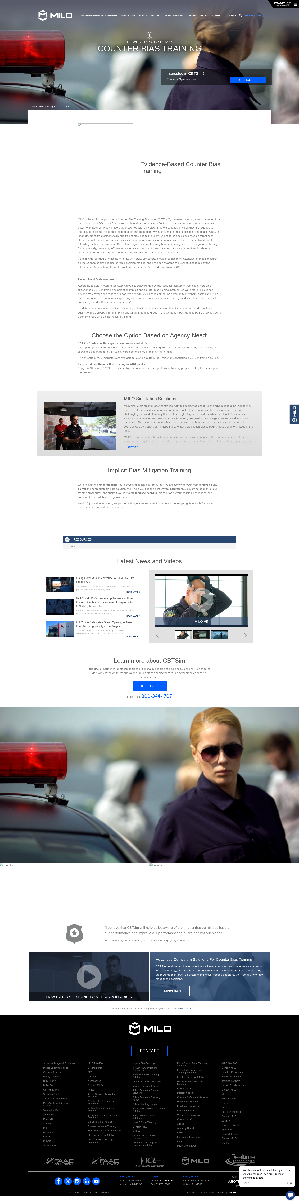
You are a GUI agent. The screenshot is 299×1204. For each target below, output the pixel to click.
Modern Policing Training (146, 1085)
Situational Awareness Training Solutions (149, 1109)
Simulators (128, 15)
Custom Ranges (52, 1071)
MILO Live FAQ (230, 1062)
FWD (233, 1192)
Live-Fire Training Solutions (191, 1076)
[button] (157, 634)
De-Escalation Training (75, 911)
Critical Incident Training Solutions (101, 1109)
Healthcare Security (187, 1101)
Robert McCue (184, 1008)
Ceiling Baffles (51, 1089)
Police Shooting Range (145, 1103)
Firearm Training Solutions (102, 1134)
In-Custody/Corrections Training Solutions (189, 1071)
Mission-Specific (174, 15)
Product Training (230, 1133)
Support (216, 15)
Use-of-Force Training (144, 1122)
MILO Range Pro (224, 903)
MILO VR (48, 1118)
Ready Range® (51, 1076)
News (225, 1102)
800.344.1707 (166, 1180)
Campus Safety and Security (192, 1096)
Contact (231, 15)
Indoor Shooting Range (55, 1067)
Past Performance (231, 1111)
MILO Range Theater (224, 887)
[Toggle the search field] (240, 16)
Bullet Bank (49, 1080)
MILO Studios (229, 1098)
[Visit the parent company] (237, 1181)
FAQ (179, 1141)
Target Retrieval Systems (56, 1098)
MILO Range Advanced (224, 895)
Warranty (227, 1129)
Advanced (48, 1131)
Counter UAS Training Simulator (144, 1136)
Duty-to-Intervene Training (102, 1125)
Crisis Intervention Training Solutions (102, 1116)
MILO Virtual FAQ (186, 1145)
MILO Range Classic (224, 911)
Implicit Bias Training (144, 1062)
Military (156, 15)
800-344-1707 (156, 696)
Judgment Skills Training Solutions (146, 1075)
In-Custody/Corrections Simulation (145, 1068)
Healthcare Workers (188, 1105)
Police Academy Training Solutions (146, 1091)
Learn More (172, 991)
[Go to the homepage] (282, 4)
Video (225, 1107)
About (192, 15)
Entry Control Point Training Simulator (192, 1064)
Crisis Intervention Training (75, 887)
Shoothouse (49, 1144)
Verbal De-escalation (188, 1114)
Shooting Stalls (51, 1093)
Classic (47, 1136)
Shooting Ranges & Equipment (98, 15)
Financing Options (231, 1076)
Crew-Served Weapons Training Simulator (145, 1143)
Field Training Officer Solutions (104, 1130)
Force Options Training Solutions (100, 1140)
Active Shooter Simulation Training (102, 1095)
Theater (47, 1122)
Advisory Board (185, 1127)
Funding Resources (232, 1071)
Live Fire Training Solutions (147, 1081)
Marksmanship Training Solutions (190, 1082)
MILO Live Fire (95, 1062)
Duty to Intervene (75, 903)
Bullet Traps (49, 1085)
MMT (90, 1071)
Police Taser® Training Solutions (144, 1116)
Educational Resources (189, 1136)
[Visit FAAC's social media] (58, 1181)
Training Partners (231, 1080)
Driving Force (95, 1067)
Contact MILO (50, 1109)
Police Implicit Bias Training (74, 895)
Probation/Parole (186, 1110)
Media (203, 15)
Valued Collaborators (233, 1085)
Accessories (94, 1080)
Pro (45, 1127)
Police (143, 15)
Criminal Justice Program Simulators (101, 1102)
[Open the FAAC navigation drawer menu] (294, 4)
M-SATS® (48, 1140)
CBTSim (70, 546)
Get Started (149, 686)
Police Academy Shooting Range (146, 1098)
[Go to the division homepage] (56, 16)
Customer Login (230, 1124)
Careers (181, 1132)
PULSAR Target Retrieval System (56, 1104)
